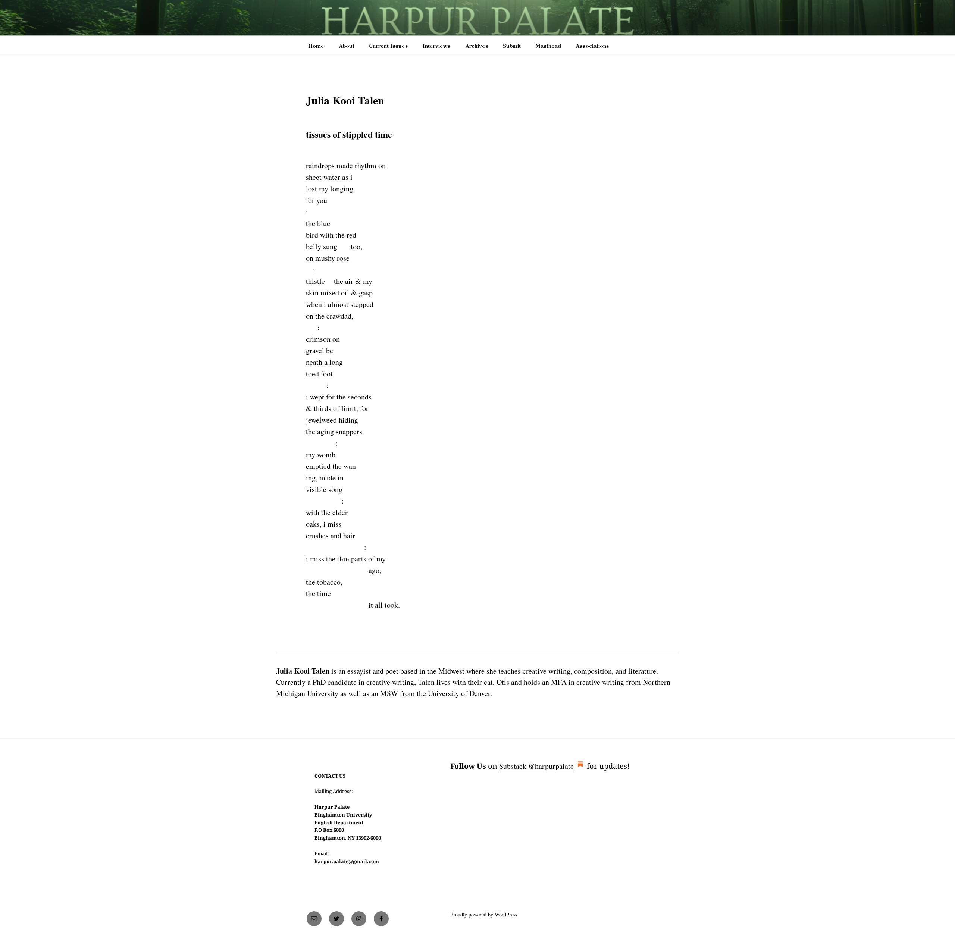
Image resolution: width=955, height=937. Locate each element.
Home (316, 45)
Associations (592, 45)
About (346, 45)
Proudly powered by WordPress (483, 914)
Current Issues (388, 45)
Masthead (548, 45)
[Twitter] (336, 918)
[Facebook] (381, 918)
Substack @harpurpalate (536, 766)
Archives (476, 45)
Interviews (437, 45)
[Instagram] (358, 918)
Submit (512, 45)
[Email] (314, 918)
